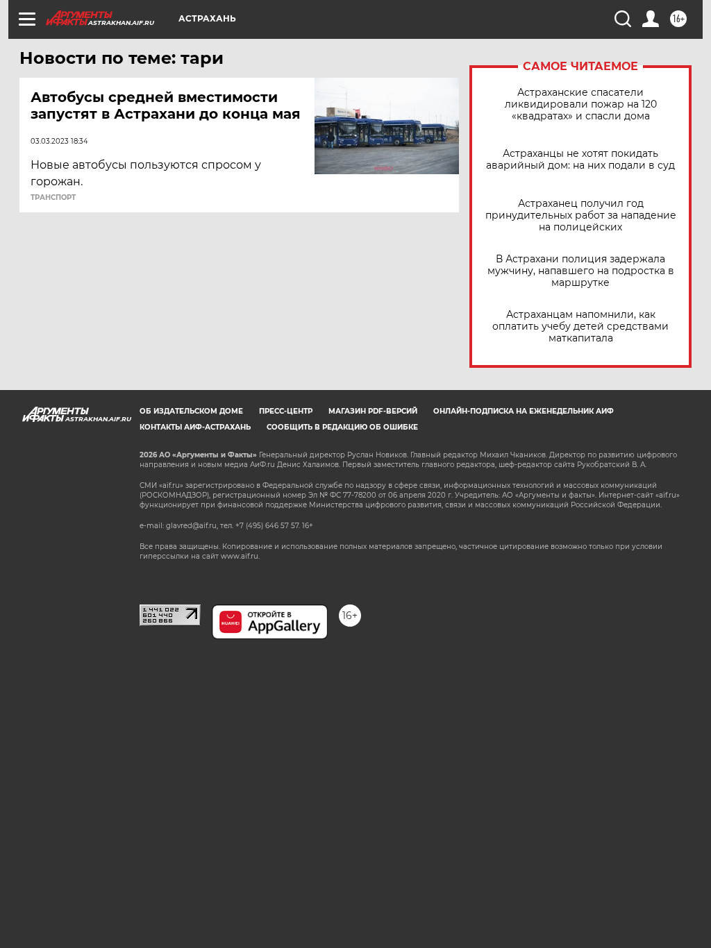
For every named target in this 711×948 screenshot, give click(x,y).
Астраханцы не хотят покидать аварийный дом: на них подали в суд (580, 159)
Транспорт (53, 197)
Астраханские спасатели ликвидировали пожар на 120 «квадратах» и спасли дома (581, 104)
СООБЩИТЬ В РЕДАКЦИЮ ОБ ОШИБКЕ (342, 427)
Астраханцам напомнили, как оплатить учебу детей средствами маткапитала (580, 326)
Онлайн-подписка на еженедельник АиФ (523, 411)
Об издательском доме (191, 411)
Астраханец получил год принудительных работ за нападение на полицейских (580, 215)
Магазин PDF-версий (372, 411)
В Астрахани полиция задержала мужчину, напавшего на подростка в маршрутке (580, 271)
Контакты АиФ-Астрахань (195, 427)
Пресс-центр (285, 411)
